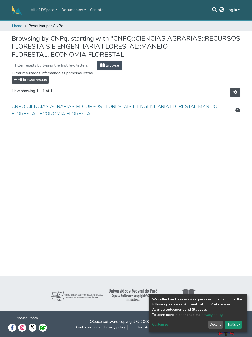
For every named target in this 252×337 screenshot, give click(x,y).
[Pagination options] (235, 92)
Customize (160, 324)
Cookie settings (88, 327)
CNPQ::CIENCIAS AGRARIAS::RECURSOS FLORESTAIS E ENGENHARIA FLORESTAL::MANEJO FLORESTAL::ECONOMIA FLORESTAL (114, 110)
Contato (97, 10)
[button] (222, 10)
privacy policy (212, 314)
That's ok (233, 324)
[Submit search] (215, 10)
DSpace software (103, 321)
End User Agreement (146, 327)
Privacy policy (115, 327)
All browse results (32, 79)
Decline (215, 324)
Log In (231, 10)
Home (17, 26)
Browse (112, 65)
